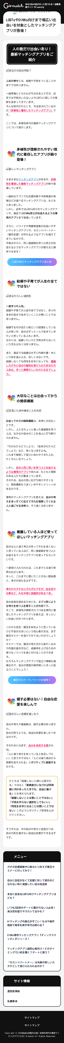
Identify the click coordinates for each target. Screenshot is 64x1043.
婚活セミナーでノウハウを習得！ (32, 680)
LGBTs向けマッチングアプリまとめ (32, 262)
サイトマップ (32, 1017)
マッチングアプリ (28, 179)
